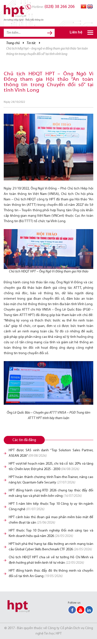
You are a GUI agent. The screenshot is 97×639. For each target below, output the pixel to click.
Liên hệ (76, 32)
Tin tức (31, 43)
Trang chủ (13, 43)
